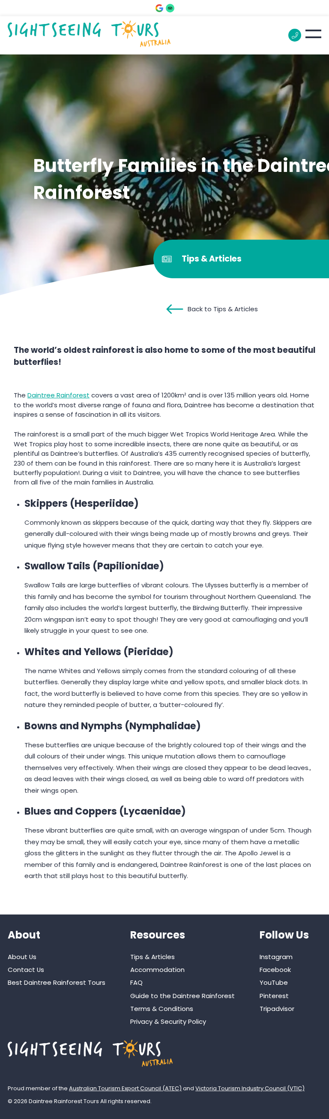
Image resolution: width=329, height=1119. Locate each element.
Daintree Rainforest (58, 395)
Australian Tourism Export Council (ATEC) (125, 1088)
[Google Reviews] (159, 8)
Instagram (276, 956)
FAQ (136, 982)
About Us (22, 956)
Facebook (275, 969)
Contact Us (26, 969)
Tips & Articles (152, 956)
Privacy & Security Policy (168, 1021)
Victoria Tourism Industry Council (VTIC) (250, 1088)
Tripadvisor (277, 1008)
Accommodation (157, 969)
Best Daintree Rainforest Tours (56, 982)
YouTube (274, 982)
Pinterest (274, 995)
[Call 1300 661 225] (294, 35)
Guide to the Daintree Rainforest (182, 995)
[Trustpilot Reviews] (170, 8)
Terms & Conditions (161, 1008)
